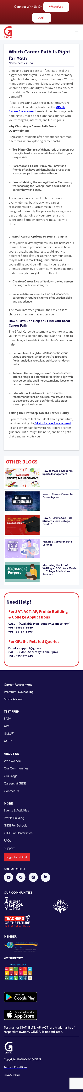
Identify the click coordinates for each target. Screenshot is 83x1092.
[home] (8, 32)
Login (41, 17)
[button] (75, 32)
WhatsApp (56, 6)
